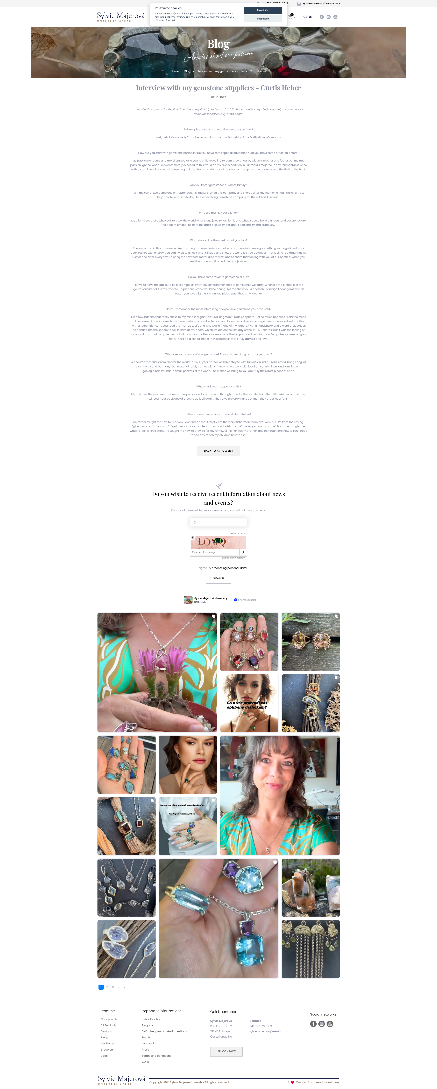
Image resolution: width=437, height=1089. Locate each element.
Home (175, 71)
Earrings (106, 1031)
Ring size (147, 1025)
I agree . (222, 568)
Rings (104, 1037)
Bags (104, 1055)
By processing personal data (227, 568)
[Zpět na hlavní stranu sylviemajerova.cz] (121, 17)
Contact (226, 1051)
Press (145, 1049)
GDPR (145, 1061)
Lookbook (148, 1043)
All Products (109, 1025)
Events (146, 1037)
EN (310, 16)
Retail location (151, 1019)
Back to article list (218, 450)
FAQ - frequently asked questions (164, 1031)
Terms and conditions (156, 1055)
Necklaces (108, 1043)
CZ (305, 16)
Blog (187, 71)
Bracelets (107, 1049)
